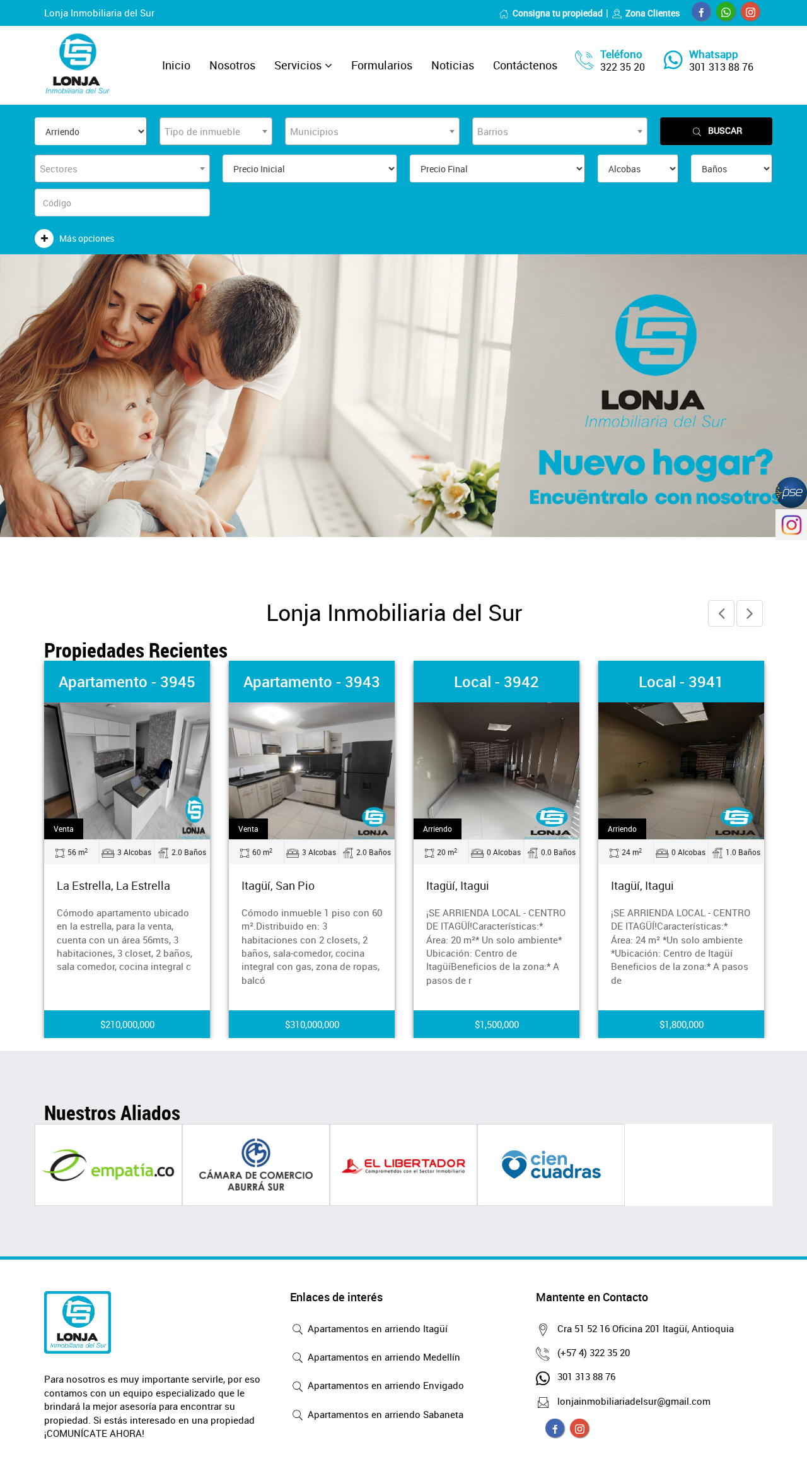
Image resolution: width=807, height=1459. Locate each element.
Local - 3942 (496, 681)
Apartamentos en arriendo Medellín (382, 1356)
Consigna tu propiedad (558, 13)
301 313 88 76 (721, 67)
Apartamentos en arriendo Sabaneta (384, 1414)
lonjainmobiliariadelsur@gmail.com (634, 1401)
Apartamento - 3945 (127, 681)
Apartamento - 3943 (311, 681)
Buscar (725, 130)
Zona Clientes (652, 13)
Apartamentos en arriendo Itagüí (376, 1328)
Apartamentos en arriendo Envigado (384, 1385)
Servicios (298, 65)
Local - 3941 (681, 681)
